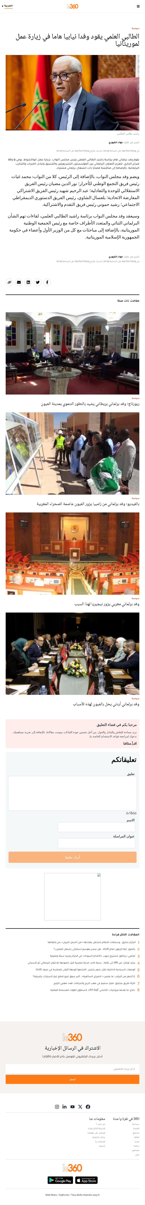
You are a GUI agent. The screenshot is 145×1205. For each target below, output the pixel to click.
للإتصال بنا (100, 1141)
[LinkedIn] (64, 1106)
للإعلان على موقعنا (96, 1132)
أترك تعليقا (72, 857)
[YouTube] (72, 1106)
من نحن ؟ (100, 1124)
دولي (137, 1154)
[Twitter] (80, 1106)
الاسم (131, 820)
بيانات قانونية (99, 1137)
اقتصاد (136, 1128)
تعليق (131, 774)
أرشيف (102, 1146)
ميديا (137, 1141)
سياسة (135, 28)
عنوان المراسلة (124, 836)
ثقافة (136, 1137)
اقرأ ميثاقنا (130, 743)
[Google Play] (60, 1179)
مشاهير (135, 1150)
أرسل (72, 1079)
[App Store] (86, 1179)
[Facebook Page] (88, 1106)
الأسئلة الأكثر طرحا (96, 1128)
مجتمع (136, 1132)
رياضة (136, 1146)
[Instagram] (57, 1106)
